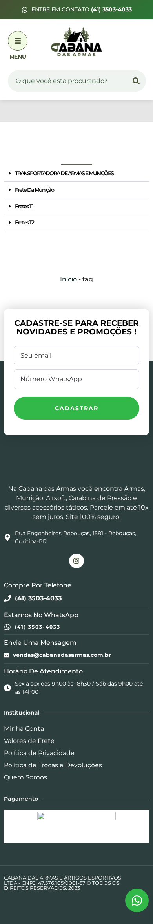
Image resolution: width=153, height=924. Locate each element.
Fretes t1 (24, 206)
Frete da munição (34, 189)
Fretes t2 (24, 222)
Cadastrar (76, 408)
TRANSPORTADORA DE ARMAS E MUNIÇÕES (64, 173)
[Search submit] (136, 81)
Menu (17, 56)
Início (68, 279)
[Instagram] (76, 561)
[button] (76, 173)
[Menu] (17, 41)
